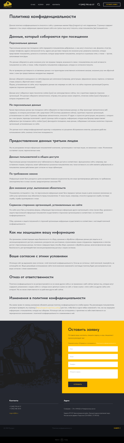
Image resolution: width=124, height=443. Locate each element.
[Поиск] (98, 4)
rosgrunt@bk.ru (13, 413)
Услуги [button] (40, 4)
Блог (48, 4)
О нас (33, 4)
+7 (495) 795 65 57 (15, 406)
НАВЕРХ (116, 428)
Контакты (56, 4)
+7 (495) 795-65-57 (86, 4)
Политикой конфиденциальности (106, 343)
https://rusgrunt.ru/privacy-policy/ (48, 308)
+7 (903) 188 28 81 (15, 409)
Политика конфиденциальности (62, 428)
